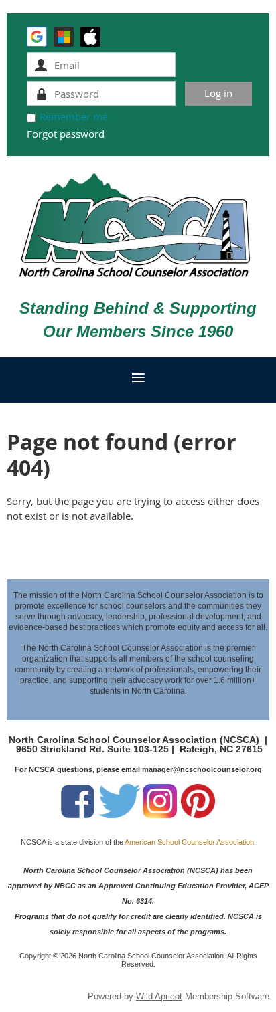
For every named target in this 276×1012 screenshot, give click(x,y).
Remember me (74, 116)
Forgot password (66, 133)
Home (21, 545)
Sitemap (102, 545)
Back (59, 545)
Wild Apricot (159, 996)
